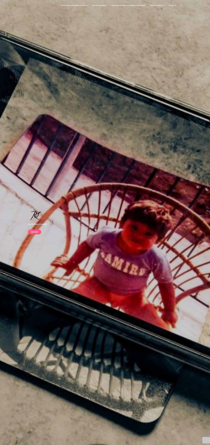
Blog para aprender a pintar (74, 5)
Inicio (54, 5)
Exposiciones (156, 5)
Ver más (36, 232)
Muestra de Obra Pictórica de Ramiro (128, 5)
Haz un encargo (99, 5)
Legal (171, 5)
